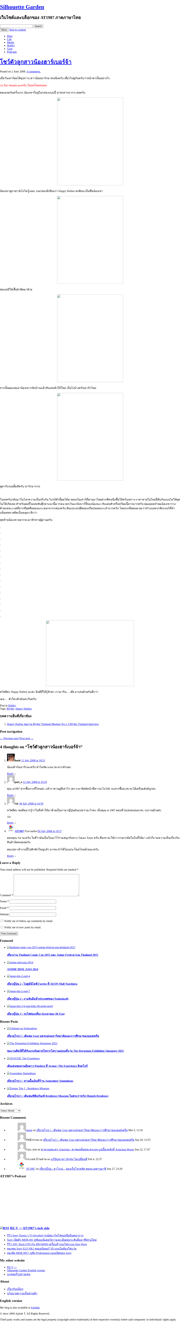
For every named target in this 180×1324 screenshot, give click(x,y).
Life (9, 39)
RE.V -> (12, 1267)
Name (4, 901)
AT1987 (19, 831)
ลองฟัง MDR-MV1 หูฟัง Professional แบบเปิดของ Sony (39, 1253)
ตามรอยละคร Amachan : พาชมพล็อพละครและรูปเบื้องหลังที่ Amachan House (87, 1149)
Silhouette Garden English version (26, 1270)
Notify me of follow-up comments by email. (28, 921)
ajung (29, 1130)
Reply (10, 773)
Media (10, 42)
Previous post (9, 738)
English (35, 1307)
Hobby (11, 45)
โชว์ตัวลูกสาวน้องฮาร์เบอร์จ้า (36, 62)
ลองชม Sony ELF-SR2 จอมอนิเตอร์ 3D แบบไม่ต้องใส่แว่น (41, 1248)
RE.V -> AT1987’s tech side (29, 1228)
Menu (4, 30)
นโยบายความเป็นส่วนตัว (22, 1293)
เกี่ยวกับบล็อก (15, 1289)
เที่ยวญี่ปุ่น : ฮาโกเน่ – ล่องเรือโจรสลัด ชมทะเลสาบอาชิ (72, 1168)
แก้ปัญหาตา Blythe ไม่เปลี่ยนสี (69, 1159)
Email (4, 907)
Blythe (10, 708)
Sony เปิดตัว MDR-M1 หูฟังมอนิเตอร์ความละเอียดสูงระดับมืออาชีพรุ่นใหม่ (52, 1239)
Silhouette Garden (22, 7)
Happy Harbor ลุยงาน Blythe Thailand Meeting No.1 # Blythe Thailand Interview (53, 724)
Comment (6, 895)
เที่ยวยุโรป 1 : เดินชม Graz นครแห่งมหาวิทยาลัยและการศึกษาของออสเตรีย (82, 1130)
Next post (26, 738)
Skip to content (17, 29)
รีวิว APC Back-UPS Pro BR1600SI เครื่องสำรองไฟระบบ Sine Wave (47, 1244)
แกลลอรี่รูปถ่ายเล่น (18, 1274)
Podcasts (12, 51)
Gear (9, 48)
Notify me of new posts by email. (22, 927)
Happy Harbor (23, 708)
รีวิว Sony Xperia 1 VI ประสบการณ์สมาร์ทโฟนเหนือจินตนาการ (45, 1235)
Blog (9, 36)
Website (4, 914)
